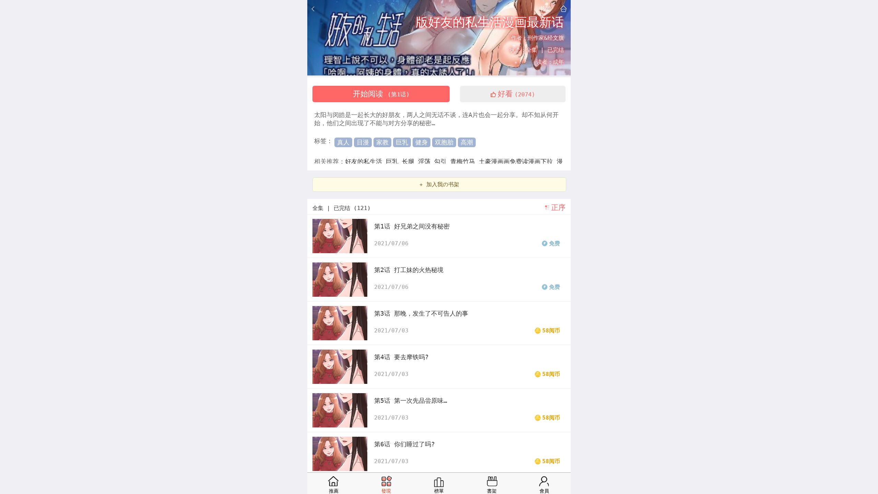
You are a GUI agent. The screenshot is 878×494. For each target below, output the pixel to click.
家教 (382, 142)
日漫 (363, 142)
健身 (421, 142)
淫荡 (426, 161)
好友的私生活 (365, 161)
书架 (545, 8)
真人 (343, 142)
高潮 (467, 142)
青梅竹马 (464, 161)
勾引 (442, 161)
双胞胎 (444, 142)
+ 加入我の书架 (439, 184)
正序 (558, 207)
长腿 (410, 161)
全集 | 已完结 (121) (341, 208)
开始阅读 (381, 94)
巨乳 (402, 142)
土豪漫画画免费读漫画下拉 (518, 161)
